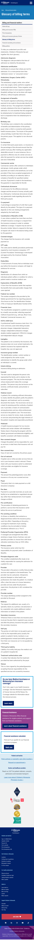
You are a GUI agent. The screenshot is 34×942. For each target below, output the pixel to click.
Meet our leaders (5, 889)
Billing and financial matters (10, 10)
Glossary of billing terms (8, 39)
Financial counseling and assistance (11, 43)
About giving (4, 907)
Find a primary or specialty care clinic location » (17, 759)
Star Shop (4, 909)
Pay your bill (4, 843)
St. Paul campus (5, 865)
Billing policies (6, 46)
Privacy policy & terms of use (15, 928)
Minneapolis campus (6, 863)
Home (3, 10)
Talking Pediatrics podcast (7, 877)
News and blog (5, 891)
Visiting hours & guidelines (8, 859)
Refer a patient (5, 879)
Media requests (5, 895)
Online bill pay (5, 26)
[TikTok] (28, 922)
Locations (4, 857)
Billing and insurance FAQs (9, 29)
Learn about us (5, 887)
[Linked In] (11, 922)
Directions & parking (6, 861)
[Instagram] (17, 922)
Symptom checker (5, 841)
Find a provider (5, 845)
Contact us (26, 928)
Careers (3, 893)
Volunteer (4, 903)
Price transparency (7, 33)
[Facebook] (5, 922)
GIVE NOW (16, 917)
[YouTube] (22, 922)
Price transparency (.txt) (7, 849)
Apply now (9, 747)
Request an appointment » (17, 763)
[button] (31, 3)
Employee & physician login (8, 875)
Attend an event (5, 905)
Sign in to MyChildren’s (7, 839)
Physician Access (5, 873)
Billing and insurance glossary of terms (12, 36)
